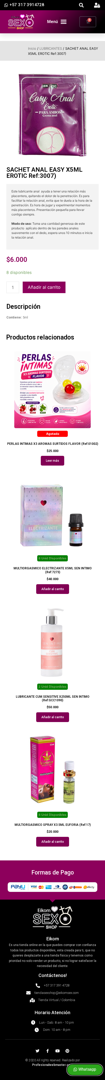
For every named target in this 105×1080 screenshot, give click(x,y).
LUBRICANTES (51, 48)
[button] (81, 5)
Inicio (32, 48)
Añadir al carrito (44, 287)
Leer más (52, 460)
